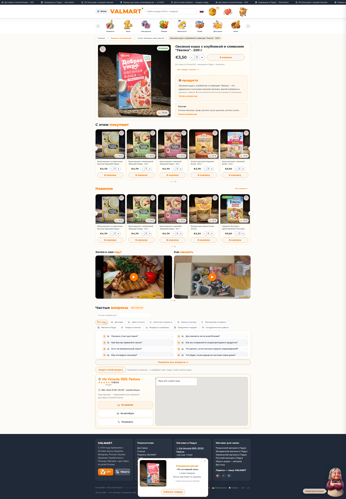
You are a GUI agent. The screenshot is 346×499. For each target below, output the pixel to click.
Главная (101, 38)
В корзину (226, 57)
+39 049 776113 (184, 455)
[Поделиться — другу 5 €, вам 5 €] (162, 113)
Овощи (146, 31)
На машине (127, 404)
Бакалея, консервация (121, 38)
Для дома (199, 31)
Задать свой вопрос (111, 370)
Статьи (141, 451)
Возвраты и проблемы (159, 327)
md (243, 487)
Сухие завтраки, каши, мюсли (150, 38)
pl (248, 487)
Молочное (164, 31)
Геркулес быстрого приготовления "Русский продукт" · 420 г (233, 227)
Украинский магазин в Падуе (231, 454)
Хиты (110, 31)
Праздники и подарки (187, 327)
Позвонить (127, 421)
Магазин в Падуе (108, 327)
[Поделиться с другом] (119, 156)
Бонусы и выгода (188, 322)
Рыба (181, 31)
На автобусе (127, 413)
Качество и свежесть (162, 322)
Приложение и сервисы (215, 322)
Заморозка (128, 31)
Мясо (235, 31)
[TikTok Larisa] (224, 475)
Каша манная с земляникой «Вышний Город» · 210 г (140, 162)
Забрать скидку (173, 492)
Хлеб (218, 31)
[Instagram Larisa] (218, 475)
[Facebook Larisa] (229, 475)
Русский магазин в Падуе (229, 458)
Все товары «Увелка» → (188, 69)
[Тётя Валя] (334, 482)
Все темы (101, 322)
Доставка (119, 322)
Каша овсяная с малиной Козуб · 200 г (233, 162)
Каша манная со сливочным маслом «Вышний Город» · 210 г (109, 162)
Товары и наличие (133, 327)
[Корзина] (243, 12)
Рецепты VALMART (147, 454)
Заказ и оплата (138, 322)
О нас (140, 458)
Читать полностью (188, 96)
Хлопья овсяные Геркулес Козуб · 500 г (202, 162)
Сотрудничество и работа (217, 327)
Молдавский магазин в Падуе (231, 451)
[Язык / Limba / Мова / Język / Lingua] (202, 11)
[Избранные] (227, 12)
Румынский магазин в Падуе (231, 448)
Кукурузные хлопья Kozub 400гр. (202, 227)
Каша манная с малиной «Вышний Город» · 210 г (170, 162)
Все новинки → (242, 188)
